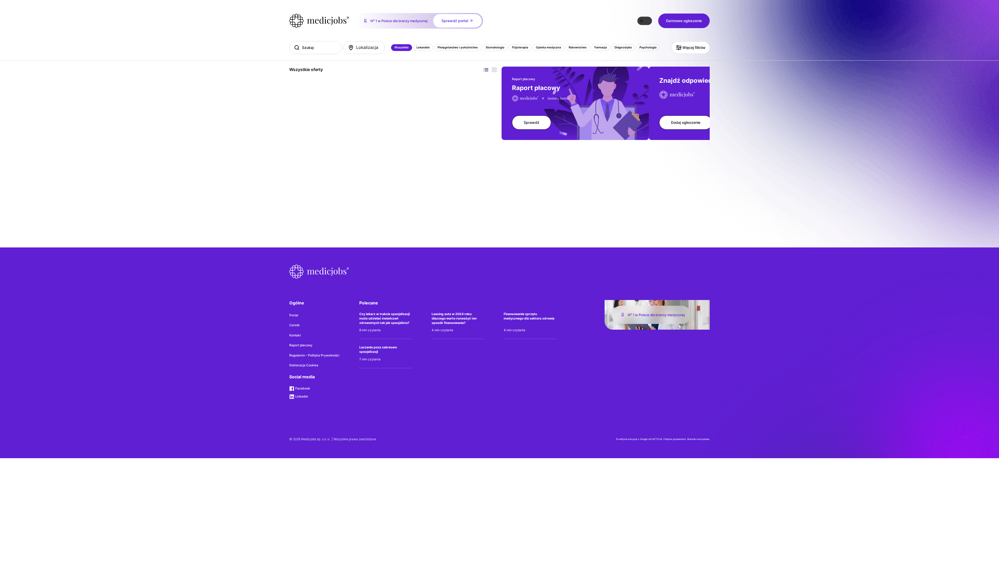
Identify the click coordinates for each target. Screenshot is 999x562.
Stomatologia (495, 47)
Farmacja (600, 47)
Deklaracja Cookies (303, 365)
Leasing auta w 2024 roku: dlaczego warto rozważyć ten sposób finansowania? (454, 318)
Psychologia (647, 47)
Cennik (294, 325)
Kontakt (295, 335)
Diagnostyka (623, 47)
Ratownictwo (578, 47)
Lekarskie (423, 47)
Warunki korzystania (698, 439)
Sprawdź (531, 122)
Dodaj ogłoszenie (685, 122)
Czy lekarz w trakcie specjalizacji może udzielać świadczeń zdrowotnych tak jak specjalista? (384, 318)
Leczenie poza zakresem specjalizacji (378, 349)
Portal (293, 315)
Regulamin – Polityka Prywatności (314, 355)
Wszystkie (401, 47)
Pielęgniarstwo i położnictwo (458, 47)
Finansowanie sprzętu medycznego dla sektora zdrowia (529, 316)
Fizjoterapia (520, 47)
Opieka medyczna (548, 47)
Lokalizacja (367, 47)
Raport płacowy (300, 345)
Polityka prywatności (674, 439)
